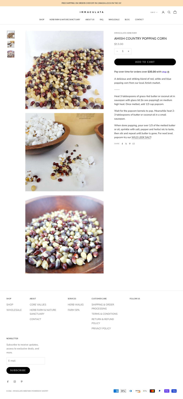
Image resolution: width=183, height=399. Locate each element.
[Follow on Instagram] (14, 381)
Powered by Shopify (40, 391)
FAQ (101, 19)
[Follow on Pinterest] (21, 381)
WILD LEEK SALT (141, 137)
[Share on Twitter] (126, 144)
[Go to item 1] (11, 34)
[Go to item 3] (11, 54)
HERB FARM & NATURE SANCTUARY (65, 19)
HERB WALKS (76, 304)
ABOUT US (89, 19)
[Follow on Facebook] (7, 381)
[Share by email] (133, 144)
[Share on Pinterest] (130, 144)
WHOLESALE (114, 19)
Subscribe (18, 370)
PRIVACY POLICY (101, 328)
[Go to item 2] (11, 44)
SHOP (41, 19)
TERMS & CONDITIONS (104, 313)
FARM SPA (74, 310)
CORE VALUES (38, 304)
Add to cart (145, 61)
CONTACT (139, 19)
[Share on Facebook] (122, 144)
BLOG (127, 19)
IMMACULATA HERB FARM (125, 33)
